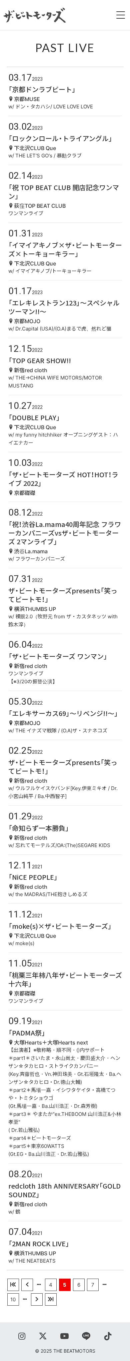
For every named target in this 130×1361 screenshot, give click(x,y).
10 (13, 1299)
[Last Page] (51, 1299)
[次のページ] (37, 1299)
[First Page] (13, 1285)
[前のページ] (27, 1285)
